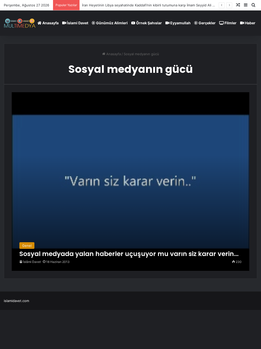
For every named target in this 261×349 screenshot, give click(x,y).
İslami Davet (77, 23)
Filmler (230, 23)
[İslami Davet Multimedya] (20, 23)
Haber (249, 23)
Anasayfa (50, 23)
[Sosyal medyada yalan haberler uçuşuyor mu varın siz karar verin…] (130, 181)
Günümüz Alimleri (111, 23)
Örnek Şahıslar (148, 23)
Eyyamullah (180, 23)
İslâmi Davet (32, 262)
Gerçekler (207, 23)
